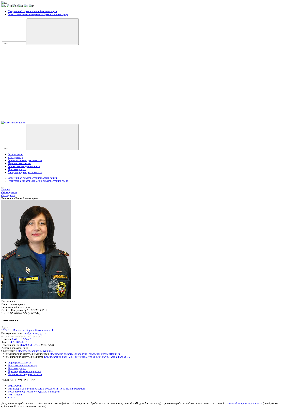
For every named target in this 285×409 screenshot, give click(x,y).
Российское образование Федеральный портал (34, 391)
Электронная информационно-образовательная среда (38, 14)
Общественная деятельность (24, 166)
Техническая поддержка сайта (25, 374)
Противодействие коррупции (24, 371)
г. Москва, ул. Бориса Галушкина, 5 (35, 351)
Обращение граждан (19, 362)
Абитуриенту (15, 157)
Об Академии (15, 154)
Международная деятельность (25, 172)
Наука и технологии (19, 163)
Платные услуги (17, 169)
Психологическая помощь (22, 365)
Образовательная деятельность (25, 160)
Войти (11, 397)
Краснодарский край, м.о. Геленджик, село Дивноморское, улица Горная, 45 (87, 356)
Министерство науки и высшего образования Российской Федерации (47, 388)
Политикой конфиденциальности (243, 403)
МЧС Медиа (15, 394)
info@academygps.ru (35, 333)
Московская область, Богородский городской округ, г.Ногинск (85, 353)
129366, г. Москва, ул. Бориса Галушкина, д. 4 (27, 330)
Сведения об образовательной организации (32, 11)
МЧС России (15, 385)
